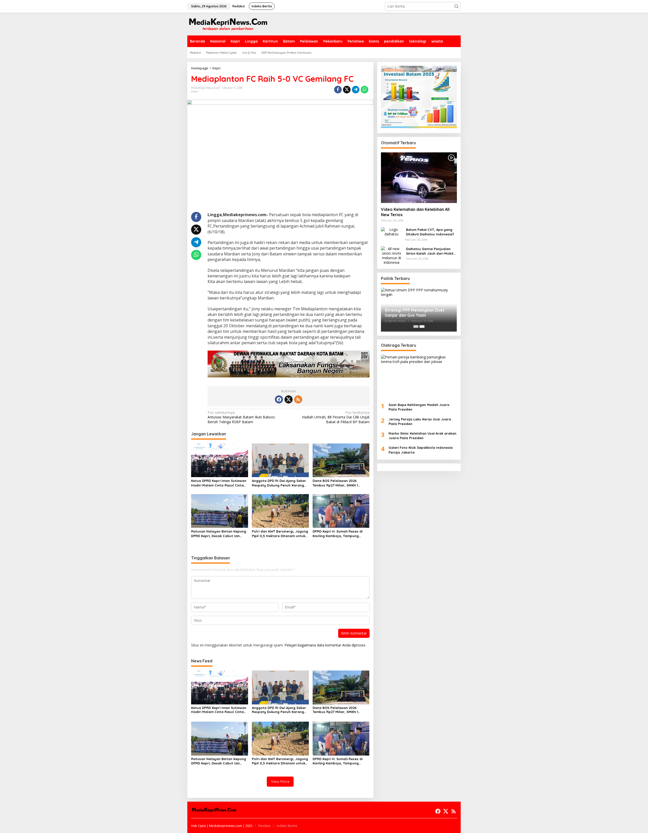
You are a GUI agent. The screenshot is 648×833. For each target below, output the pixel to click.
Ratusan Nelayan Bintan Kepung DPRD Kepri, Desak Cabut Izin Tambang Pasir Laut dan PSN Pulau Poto (218, 533)
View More (280, 781)
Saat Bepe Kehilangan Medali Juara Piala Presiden (419, 407)
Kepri (194, 91)
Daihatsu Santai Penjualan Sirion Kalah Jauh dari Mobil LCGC (429, 251)
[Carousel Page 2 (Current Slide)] (421, 326)
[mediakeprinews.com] (227, 23)
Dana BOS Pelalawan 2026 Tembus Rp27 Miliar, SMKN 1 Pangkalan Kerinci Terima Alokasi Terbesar (340, 483)
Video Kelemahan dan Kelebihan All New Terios (415, 212)
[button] (456, 6)
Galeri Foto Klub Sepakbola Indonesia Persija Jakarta (421, 449)
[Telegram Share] (355, 89)
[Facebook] (279, 399)
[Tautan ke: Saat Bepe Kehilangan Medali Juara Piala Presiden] (419, 376)
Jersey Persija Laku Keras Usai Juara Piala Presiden (420, 421)
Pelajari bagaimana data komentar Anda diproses (325, 645)
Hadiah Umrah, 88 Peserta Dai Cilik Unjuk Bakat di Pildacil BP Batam (335, 417)
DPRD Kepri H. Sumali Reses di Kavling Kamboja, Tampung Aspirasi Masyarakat (337, 533)
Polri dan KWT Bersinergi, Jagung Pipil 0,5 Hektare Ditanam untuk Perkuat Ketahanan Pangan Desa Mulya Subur (280, 533)
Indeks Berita (287, 826)
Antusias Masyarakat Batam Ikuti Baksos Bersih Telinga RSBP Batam (241, 417)
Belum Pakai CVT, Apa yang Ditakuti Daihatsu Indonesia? (430, 232)
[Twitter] (289, 399)
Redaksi (264, 826)
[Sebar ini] (338, 89)
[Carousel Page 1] (415, 326)
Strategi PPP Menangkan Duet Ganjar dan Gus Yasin (414, 313)
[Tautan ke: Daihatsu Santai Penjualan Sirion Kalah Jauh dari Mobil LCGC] (391, 255)
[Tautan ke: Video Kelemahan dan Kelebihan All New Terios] (419, 177)
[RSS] (298, 399)
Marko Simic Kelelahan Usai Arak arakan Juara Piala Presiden (422, 435)
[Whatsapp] (364, 89)
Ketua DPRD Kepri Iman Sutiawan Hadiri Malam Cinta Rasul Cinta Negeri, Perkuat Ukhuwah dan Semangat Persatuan (218, 483)
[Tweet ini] (347, 89)
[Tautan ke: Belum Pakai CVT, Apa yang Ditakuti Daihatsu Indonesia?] (391, 231)
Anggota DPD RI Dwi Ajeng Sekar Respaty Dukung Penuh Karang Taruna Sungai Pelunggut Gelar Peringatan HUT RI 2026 (279, 483)
